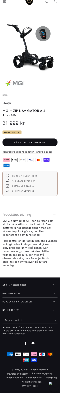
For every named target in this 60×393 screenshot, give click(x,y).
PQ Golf (24, 369)
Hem (4, 95)
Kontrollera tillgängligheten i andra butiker (27, 151)
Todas (35, 386)
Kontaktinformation (32, 382)
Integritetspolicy (14, 377)
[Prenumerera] (56, 320)
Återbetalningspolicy (42, 373)
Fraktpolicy (52, 377)
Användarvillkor (34, 377)
